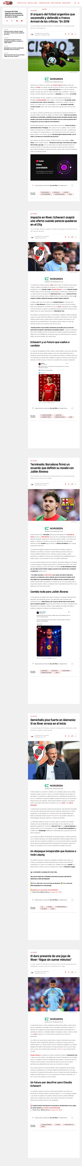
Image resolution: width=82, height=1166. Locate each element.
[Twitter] (12, 21)
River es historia (56, 3)
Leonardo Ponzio (46, 417)
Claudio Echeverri (57, 289)
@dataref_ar (36, 890)
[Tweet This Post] (68, 34)
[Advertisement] (53, 432)
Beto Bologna (45, 192)
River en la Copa (32, 3)
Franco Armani (57, 85)
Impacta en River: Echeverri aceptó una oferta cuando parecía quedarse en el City (14, 33)
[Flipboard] (17, 21)
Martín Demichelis (59, 194)
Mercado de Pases (44, 3)
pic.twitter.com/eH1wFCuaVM (51, 1108)
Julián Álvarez (45, 537)
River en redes (66, 3)
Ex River (44, 9)
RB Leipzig (44, 908)
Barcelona (44, 670)
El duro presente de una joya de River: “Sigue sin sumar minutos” (14, 55)
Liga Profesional (46, 194)
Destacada (56, 192)
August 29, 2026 (56, 892)
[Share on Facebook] (65, 34)
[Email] (22, 21)
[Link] (72, 34)
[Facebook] (7, 21)
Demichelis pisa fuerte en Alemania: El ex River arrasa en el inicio (14, 48)
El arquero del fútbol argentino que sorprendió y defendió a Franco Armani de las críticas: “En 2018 (14, 14)
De (42, 906)
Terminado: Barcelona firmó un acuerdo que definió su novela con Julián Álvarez (13, 41)
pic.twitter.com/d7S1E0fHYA (49, 890)
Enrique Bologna (41, 100)
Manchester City (69, 1124)
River (38, 87)
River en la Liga (21, 3)
